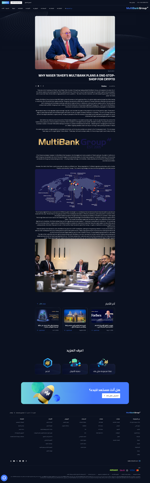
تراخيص (138, 429)
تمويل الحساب (83, 440)
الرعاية (138, 444)
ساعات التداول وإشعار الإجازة (46, 429)
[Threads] (11, 461)
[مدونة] (12, 8)
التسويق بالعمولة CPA (19, 433)
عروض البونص (66, 422)
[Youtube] (14, 461)
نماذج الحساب (83, 447)
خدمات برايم (21, 429)
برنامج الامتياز (21, 426)
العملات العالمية (116, 422)
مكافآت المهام (65, 426)
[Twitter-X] (17, 461)
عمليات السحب (83, 444)
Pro (85, 429)
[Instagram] (20, 461)
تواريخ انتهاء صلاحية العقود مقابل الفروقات (43, 433)
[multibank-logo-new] (137, 8)
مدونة (138, 451)
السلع (118, 436)
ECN (85, 433)
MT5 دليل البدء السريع (47, 436)
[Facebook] (26, 461)
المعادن (118, 426)
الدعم (28, 412)
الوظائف (11, 412)
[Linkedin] (23, 461)
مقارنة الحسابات (82, 422)
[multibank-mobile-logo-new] (133, 413)
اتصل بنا (34, 412)
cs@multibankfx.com (133, 461)
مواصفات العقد (49, 444)
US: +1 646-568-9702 (142, 2)
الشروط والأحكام (115, 474)
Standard (84, 426)
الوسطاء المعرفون (20, 422)
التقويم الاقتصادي (48, 440)
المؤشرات (118, 433)
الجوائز (138, 440)
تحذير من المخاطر (91, 474)
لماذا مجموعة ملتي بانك (135, 422)
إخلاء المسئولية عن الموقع (103, 474)
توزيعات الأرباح (49, 451)
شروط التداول (49, 426)
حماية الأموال (137, 433)
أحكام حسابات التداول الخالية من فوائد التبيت (76, 474)
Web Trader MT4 (99, 433)
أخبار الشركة (137, 447)
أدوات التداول (49, 422)
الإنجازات (138, 436)
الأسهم (118, 429)
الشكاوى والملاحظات (20, 412)
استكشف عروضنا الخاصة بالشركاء (17, 436)
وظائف (138, 454)
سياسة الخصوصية (136, 474)
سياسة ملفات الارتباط (126, 474)
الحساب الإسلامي (82, 436)
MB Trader (101, 422)
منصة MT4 (100, 426)
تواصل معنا (132, 2)
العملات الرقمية (116, 440)
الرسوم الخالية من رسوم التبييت (45, 447)
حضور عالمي (137, 426)
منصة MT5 (100, 429)
